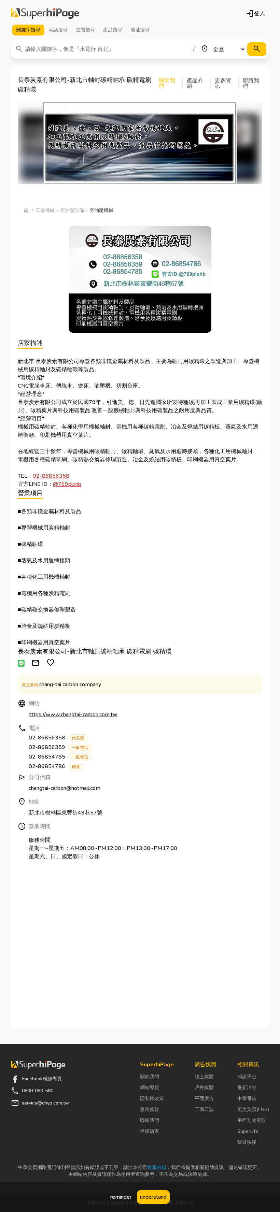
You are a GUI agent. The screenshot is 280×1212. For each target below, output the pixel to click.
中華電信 (246, 1098)
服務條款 (149, 1109)
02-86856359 (58, 747)
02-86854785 (58, 757)
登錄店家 (149, 1131)
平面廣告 (204, 1098)
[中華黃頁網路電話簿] (45, 13)
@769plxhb (67, 484)
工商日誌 (204, 1109)
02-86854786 (54, 766)
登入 (255, 14)
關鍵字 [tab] (28, 30)
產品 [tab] (112, 30)
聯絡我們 (149, 1120)
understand (153, 1197)
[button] (171, 83)
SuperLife (247, 1131)
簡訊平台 (246, 1076)
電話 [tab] (58, 30)
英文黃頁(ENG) (253, 1109)
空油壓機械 (101, 210)
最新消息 (246, 1087)
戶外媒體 (204, 1087)
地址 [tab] (140, 30)
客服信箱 (156, 1167)
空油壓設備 (72, 210)
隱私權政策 (152, 1098)
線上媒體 (204, 1076)
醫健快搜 (246, 1142)
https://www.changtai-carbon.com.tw (73, 714)
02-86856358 (51, 476)
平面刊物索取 (251, 1120)
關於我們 (149, 1076)
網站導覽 (149, 1087)
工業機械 (45, 210)
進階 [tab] (85, 30)
